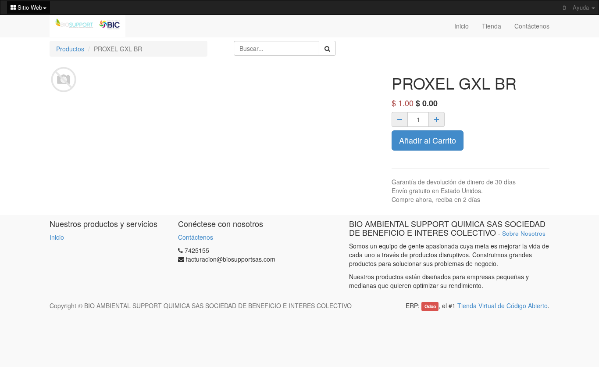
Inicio (57, 237)
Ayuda (582, 7)
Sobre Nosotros (524, 233)
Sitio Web (29, 7)
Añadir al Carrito (427, 140)
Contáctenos (195, 237)
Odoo (430, 306)
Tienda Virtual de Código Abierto (502, 305)
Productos (70, 48)
